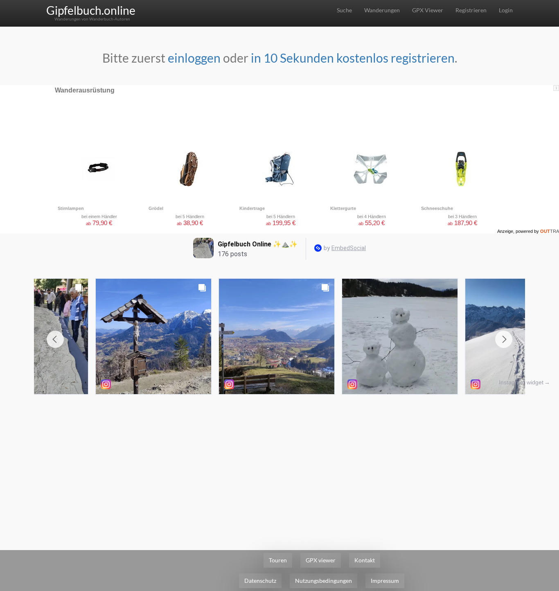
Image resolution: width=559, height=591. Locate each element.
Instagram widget (521, 382)
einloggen (194, 57)
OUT (549, 231)
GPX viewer (321, 560)
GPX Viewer (427, 10)
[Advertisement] (279, 460)
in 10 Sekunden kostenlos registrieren (353, 57)
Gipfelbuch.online (90, 10)
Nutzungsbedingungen (323, 580)
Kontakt (364, 560)
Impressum (385, 580)
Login (506, 10)
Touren (278, 560)
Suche (344, 10)
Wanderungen (382, 10)
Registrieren (471, 10)
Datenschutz (260, 580)
